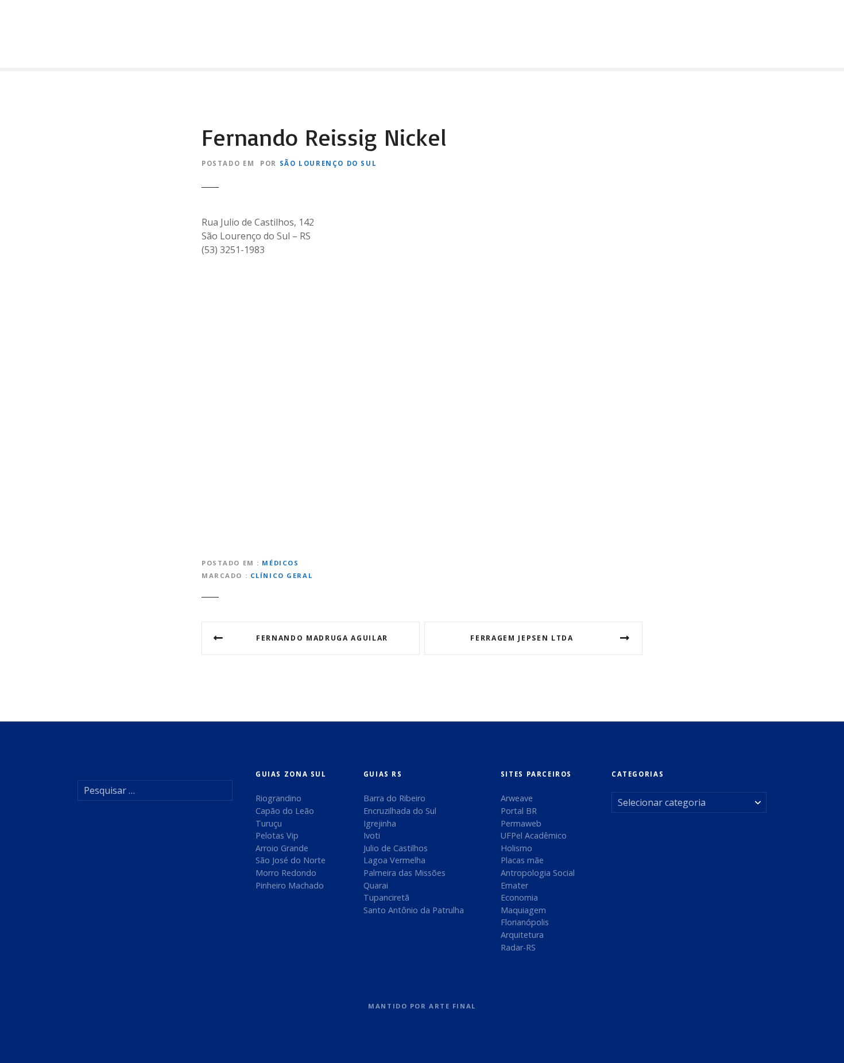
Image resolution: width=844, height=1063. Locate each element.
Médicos (280, 562)
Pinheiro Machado (289, 885)
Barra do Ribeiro (394, 798)
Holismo (516, 848)
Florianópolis (525, 922)
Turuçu (268, 823)
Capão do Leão (284, 810)
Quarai (375, 885)
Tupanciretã (386, 897)
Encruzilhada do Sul (399, 810)
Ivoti (371, 835)
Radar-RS (518, 947)
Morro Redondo (285, 872)
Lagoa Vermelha (394, 860)
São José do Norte (290, 860)
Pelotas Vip (277, 835)
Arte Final (452, 1006)
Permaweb (521, 823)
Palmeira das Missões (404, 872)
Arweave (517, 798)
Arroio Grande (281, 848)
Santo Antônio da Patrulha (413, 910)
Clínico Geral (281, 575)
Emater (514, 885)
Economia (519, 897)
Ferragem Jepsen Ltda (522, 638)
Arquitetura (522, 934)
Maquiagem (523, 910)
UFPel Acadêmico (534, 835)
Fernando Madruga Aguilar (322, 638)
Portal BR (519, 810)
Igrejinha (379, 823)
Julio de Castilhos (395, 848)
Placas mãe (522, 860)
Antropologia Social (538, 872)
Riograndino (278, 798)
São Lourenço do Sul (328, 163)
